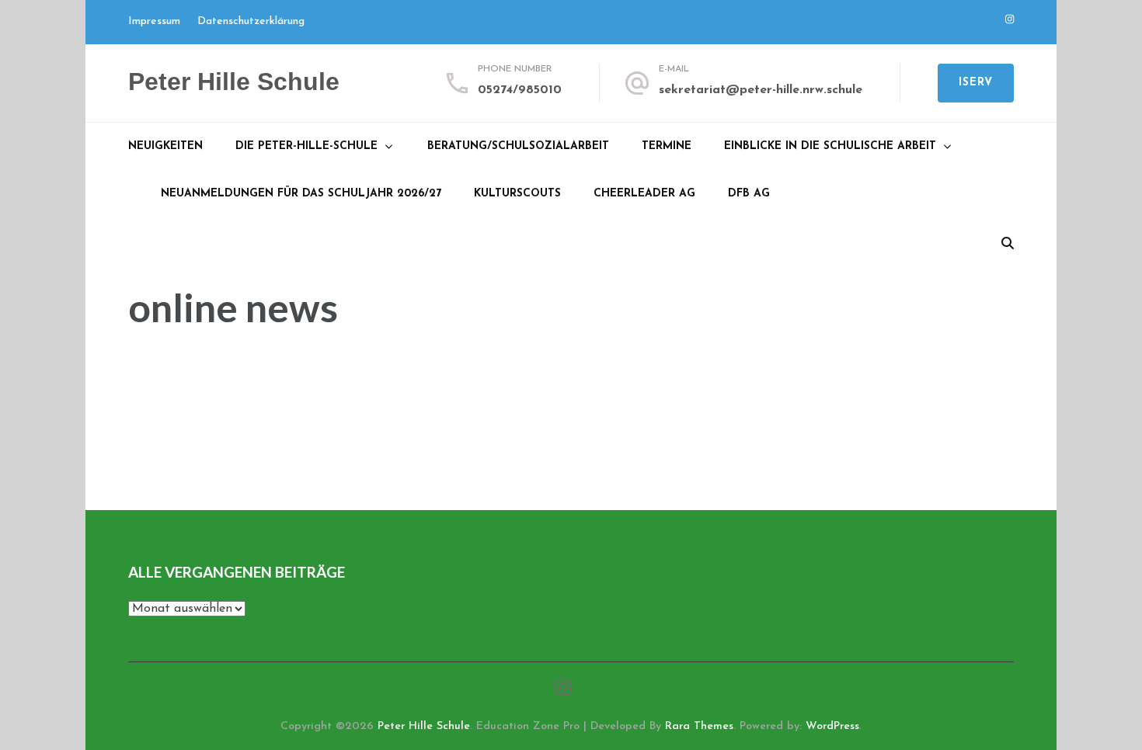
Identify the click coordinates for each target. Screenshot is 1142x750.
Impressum (154, 21)
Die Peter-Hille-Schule (306, 146)
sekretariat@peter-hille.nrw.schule (760, 90)
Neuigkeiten (165, 146)
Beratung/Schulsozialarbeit (518, 146)
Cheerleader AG (644, 194)
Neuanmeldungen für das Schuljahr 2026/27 (301, 194)
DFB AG (749, 194)
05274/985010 (520, 90)
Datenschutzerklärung (251, 21)
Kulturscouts (517, 194)
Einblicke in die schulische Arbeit (830, 146)
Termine (666, 146)
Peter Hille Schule (233, 81)
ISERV (976, 83)
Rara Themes (699, 726)
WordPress (832, 726)
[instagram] (1009, 20)
